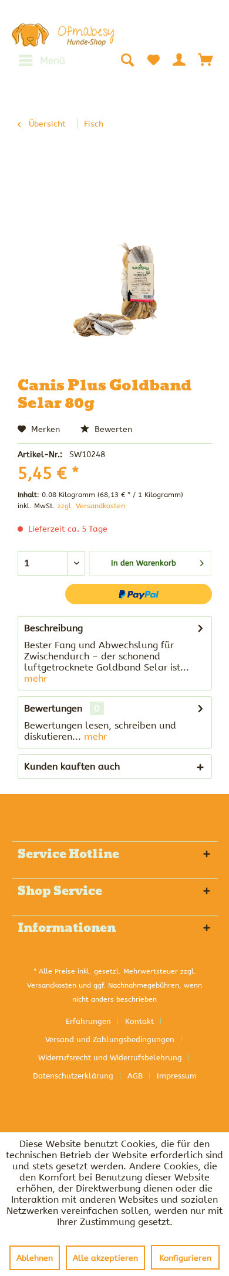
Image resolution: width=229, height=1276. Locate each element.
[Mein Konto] (179, 59)
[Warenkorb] (206, 59)
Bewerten (112, 429)
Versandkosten (51, 985)
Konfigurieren (185, 1258)
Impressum (177, 1075)
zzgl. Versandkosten (91, 506)
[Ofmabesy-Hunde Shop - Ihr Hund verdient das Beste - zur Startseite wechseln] (63, 35)
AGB (135, 1075)
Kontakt (139, 1021)
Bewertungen (53, 708)
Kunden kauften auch (72, 766)
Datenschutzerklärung (73, 1075)
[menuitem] (41, 60)
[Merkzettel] (153, 59)
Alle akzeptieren (105, 1258)
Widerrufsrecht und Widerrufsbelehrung (110, 1057)
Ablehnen (34, 1258)
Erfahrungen (88, 1021)
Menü (52, 60)
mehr (35, 678)
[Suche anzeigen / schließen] (127, 59)
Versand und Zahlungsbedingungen (109, 1039)
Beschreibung (53, 628)
